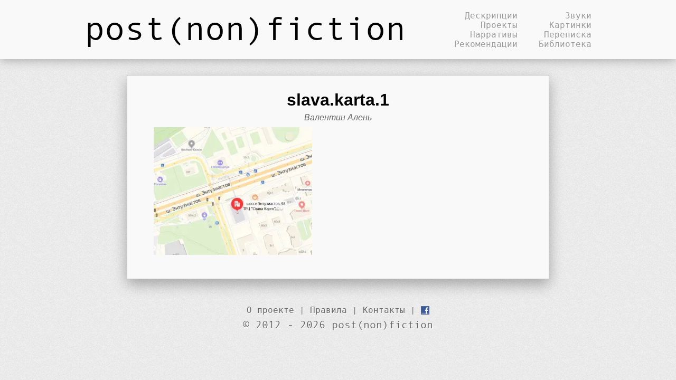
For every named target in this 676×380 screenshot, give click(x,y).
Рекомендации (486, 44)
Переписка (568, 34)
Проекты (499, 25)
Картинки (570, 25)
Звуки (578, 15)
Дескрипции (491, 15)
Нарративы (494, 34)
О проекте (270, 310)
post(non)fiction (245, 27)
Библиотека (565, 44)
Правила (328, 310)
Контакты (384, 310)
